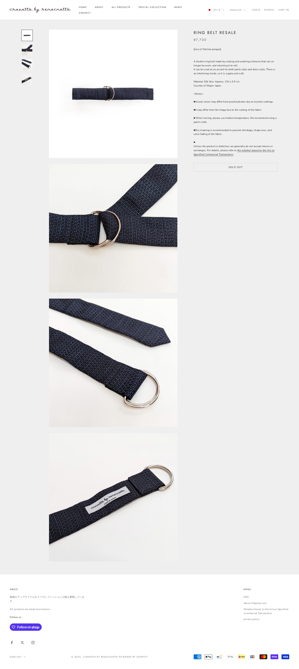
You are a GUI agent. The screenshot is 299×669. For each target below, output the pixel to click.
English (236, 10)
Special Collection (152, 7)
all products (121, 7)
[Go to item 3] (27, 64)
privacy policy (251, 619)
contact (85, 12)
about (99, 7)
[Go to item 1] (27, 35)
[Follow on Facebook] (12, 643)
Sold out (236, 167)
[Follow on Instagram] (33, 643)
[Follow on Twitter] (22, 643)
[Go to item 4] (27, 79)
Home (83, 7)
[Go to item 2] (27, 50)
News (178, 7)
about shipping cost (255, 603)
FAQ (246, 597)
